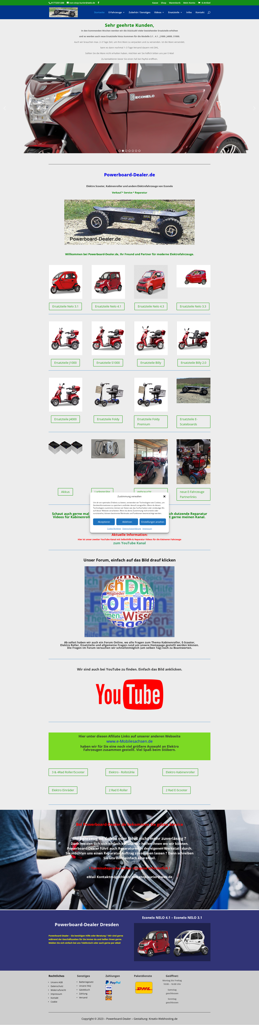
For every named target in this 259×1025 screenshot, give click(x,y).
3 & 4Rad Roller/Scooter (68, 772)
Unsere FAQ (85, 985)
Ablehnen (127, 521)
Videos (157, 12)
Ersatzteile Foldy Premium (148, 421)
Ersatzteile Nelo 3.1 (65, 306)
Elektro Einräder (63, 790)
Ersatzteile (173, 12)
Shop (163, 3)
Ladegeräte (102, 492)
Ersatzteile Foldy (108, 419)
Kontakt (200, 12)
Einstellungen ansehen (152, 521)
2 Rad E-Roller (118, 790)
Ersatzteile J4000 (65, 419)
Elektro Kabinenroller (180, 772)
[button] (164, 496)
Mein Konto (189, 3)
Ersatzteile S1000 (108, 363)
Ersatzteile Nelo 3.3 (193, 306)
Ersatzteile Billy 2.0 (193, 363)
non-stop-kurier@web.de (152, 876)
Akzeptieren (104, 521)
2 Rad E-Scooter (176, 790)
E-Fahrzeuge (115, 12)
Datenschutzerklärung (131, 528)
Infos (189, 12)
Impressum (147, 528)
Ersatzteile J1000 (65, 363)
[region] (129, 108)
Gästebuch (84, 989)
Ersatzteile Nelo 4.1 (108, 306)
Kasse (155, 3)
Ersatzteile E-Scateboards (188, 421)
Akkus (65, 492)
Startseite (99, 12)
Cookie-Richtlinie (114, 528)
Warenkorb (174, 3)
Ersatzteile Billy (150, 363)
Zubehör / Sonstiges (139, 12)
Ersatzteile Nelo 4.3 (151, 306)
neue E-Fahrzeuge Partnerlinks (192, 494)
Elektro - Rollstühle (122, 772)
